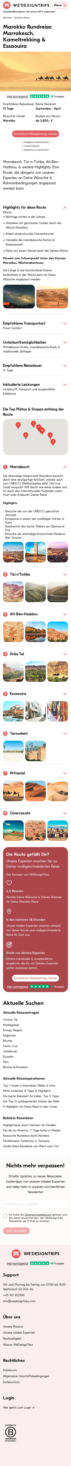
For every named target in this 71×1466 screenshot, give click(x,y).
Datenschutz (11, 1382)
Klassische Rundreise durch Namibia (26, 1135)
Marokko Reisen (22, 18)
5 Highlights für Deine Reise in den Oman (30, 1106)
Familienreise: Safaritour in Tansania (26, 1141)
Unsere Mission (13, 1326)
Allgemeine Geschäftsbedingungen (26, 1376)
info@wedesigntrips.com (19, 1301)
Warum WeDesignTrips (18, 1344)
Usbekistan (10, 1051)
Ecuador (8, 1056)
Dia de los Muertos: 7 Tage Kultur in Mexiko (32, 1130)
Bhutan (7, 1041)
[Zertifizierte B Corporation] (35, 1433)
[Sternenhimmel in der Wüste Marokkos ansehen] (19, 296)
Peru (6, 1062)
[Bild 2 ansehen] (35, 552)
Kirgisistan (9, 1035)
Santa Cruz (10, 1046)
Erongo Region (12, 1030)
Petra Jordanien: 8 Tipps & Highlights (27, 1091)
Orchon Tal (10, 1019)
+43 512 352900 (14, 1295)
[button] (33, 424)
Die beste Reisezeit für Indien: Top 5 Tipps (31, 1096)
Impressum (10, 1370)
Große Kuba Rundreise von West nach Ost (31, 1146)
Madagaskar (11, 1025)
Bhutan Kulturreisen (15, 1067)
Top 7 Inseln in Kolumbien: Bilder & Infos (29, 1085)
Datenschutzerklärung (38, 1214)
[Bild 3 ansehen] (57, 552)
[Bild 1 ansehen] (13, 552)
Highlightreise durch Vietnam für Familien (29, 1125)
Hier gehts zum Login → (18, 1407)
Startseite (7, 18)
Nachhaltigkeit (12, 1338)
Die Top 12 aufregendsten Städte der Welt (31, 1101)
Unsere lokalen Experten (19, 1332)
